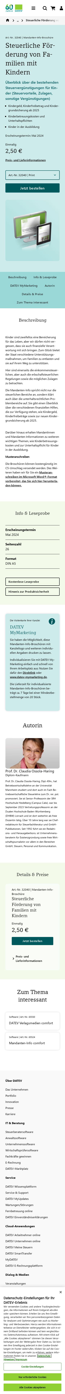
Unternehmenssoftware (20, 1144)
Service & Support (16, 1192)
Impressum (21, 1359)
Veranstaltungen (15, 1283)
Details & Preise (32, 294)
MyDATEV (11, 1259)
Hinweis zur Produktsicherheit (28, 591)
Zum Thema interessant (32, 302)
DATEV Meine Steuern (18, 1247)
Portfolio (10, 1095)
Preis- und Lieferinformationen (25, 160)
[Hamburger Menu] (34, 8)
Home (7, 20)
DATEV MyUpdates (17, 1199)
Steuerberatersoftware (19, 1132)
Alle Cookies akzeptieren (32, 1387)
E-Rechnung (13, 1162)
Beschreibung (17, 277)
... (18, 20)
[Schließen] (61, 1292)
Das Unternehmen (16, 1089)
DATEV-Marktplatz (16, 1168)
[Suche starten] (44, 8)
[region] (32, 1340)
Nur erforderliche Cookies (32, 1376)
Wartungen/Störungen (19, 1205)
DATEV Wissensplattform (20, 1186)
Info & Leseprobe (45, 277)
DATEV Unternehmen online (22, 1241)
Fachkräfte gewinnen (18, 1156)
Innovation (12, 1102)
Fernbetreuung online (18, 1211)
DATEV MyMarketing (24, 285)
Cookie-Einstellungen (32, 1366)
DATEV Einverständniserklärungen (26, 1217)
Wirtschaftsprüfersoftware (21, 1150)
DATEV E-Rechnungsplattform (24, 1265)
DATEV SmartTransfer (18, 1253)
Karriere (10, 1114)
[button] (32, 175)
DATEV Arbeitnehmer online (22, 1235)
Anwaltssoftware (15, 1138)
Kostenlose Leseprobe (23, 581)
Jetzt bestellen (32, 187)
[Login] (61, 8)
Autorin (50, 285)
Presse (9, 1108)
